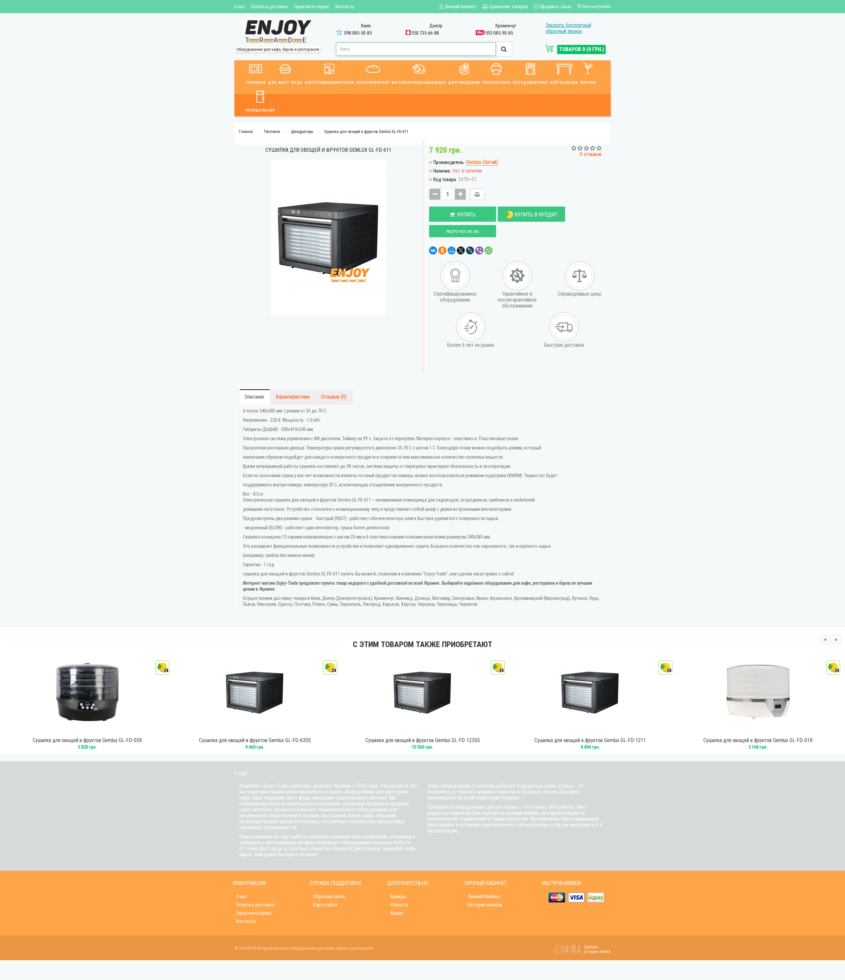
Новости (399, 905)
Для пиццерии (464, 83)
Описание (254, 397)
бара (257, 798)
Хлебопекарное (372, 83)
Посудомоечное (530, 83)
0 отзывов (590, 154)
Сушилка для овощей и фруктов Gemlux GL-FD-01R (758, 740)
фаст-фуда (298, 798)
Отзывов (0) (334, 397)
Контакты (344, 6)
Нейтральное (564, 83)
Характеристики (293, 397)
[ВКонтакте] (433, 250)
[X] (461, 250)
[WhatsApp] (488, 250)
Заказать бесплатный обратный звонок (568, 28)
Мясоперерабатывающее (418, 83)
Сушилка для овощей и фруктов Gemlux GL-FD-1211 (590, 740)
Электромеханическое (329, 83)
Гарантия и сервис (311, 6)
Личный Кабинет (484, 896)
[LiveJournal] (470, 250)
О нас (239, 6)
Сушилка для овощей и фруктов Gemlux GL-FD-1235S (422, 740)
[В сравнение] (477, 194)
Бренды (398, 896)
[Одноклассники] (442, 250)
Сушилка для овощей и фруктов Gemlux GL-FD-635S (255, 740)
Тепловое (256, 83)
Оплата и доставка (269, 6)
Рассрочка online (462, 231)
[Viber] (479, 250)
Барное (588, 83)
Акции (396, 913)
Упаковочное (496, 83)
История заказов (485, 905)
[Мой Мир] (452, 250)
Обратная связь (329, 896)
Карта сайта (325, 905)
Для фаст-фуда (285, 83)
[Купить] (78, 730)
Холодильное (260, 110)
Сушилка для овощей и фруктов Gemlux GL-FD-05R (87, 740)
